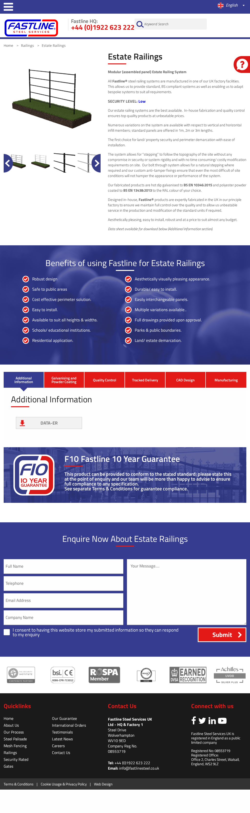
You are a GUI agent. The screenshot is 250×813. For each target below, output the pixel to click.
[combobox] (187, 5)
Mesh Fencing (15, 746)
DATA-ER (49, 423)
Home (9, 45)
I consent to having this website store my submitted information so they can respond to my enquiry (95, 632)
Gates (8, 766)
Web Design (103, 784)
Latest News (62, 739)
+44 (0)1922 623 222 (103, 27)
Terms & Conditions (18, 784)
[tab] (24, 380)
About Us (11, 725)
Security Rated (16, 759)
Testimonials (62, 732)
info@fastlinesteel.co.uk (139, 768)
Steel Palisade (15, 739)
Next (96, 163)
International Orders (69, 725)
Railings (28, 45)
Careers (58, 746)
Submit (222, 634)
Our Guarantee (64, 718)
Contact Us (61, 752)
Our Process (14, 732)
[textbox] (187, 5)
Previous (8, 163)
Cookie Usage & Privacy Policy (64, 784)
